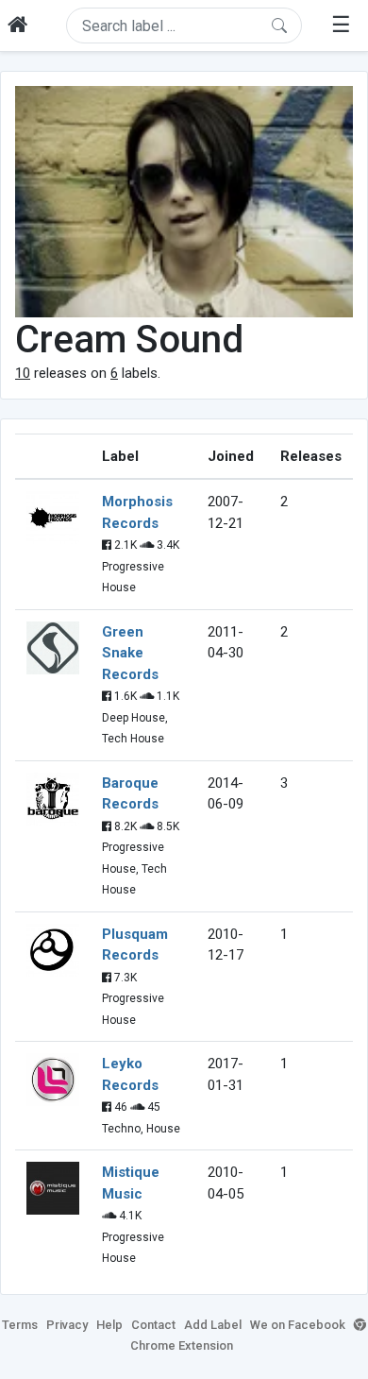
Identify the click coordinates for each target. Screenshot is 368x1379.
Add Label (213, 1325)
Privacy (67, 1325)
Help (109, 1325)
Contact (153, 1325)
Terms (20, 1325)
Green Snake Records (130, 653)
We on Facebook (297, 1325)
